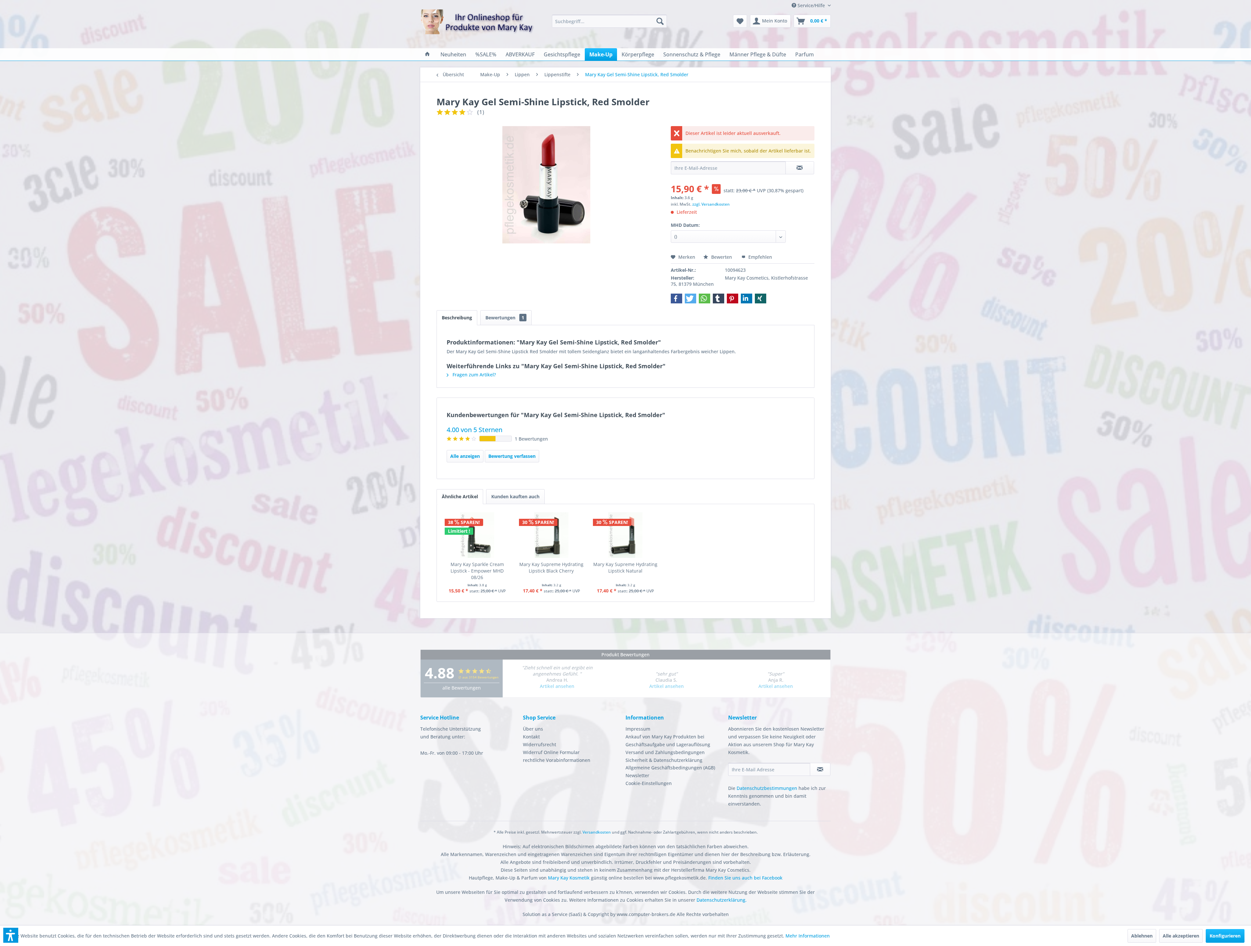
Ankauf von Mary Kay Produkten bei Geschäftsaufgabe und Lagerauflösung (668, 741)
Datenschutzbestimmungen (767, 788)
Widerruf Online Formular (551, 752)
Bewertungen (504, 317)
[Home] (427, 54)
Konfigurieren (1225, 936)
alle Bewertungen (461, 688)
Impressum (638, 729)
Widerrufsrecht (539, 744)
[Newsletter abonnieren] (820, 769)
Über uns (533, 729)
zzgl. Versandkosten (711, 204)
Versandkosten (596, 832)
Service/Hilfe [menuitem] (811, 5)
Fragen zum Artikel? (473, 374)
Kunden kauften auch (515, 496)
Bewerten (721, 257)
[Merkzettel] (740, 21)
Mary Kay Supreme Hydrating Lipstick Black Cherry (551, 567)
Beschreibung (457, 317)
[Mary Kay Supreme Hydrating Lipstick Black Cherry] (551, 535)
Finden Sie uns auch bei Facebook (745, 878)
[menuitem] (609, 21)
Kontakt (531, 737)
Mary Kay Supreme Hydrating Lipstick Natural (625, 567)
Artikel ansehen (557, 686)
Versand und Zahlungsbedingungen (665, 752)
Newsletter (637, 775)
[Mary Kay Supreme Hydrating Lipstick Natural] (625, 535)
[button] (676, 298)
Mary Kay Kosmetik (569, 878)
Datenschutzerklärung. (722, 900)
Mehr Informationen (807, 936)
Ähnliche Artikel (460, 496)
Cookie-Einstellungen (649, 783)
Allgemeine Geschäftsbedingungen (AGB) (670, 767)
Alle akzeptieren (1181, 936)
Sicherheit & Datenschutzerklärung (664, 760)
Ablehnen (1142, 936)
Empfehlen (759, 257)
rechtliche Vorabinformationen (556, 760)
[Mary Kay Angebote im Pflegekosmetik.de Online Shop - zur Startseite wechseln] (477, 25)
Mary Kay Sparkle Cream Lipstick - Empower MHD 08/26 (477, 570)
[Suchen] (660, 21)
